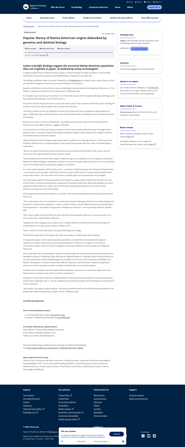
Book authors (99, 395)
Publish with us (154, 7)
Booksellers (98, 412)
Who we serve (58, 7)
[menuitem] (57, 7)
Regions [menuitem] (158, 2)
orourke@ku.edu (63, 317)
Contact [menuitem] (148, 2)
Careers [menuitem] (139, 2)
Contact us (27, 405)
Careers (26, 402)
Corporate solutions (98, 7)
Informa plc (52, 432)
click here (42, 55)
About (130, 7)
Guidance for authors (92, 18)
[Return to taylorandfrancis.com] (34, 7)
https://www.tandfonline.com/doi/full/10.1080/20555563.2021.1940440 (55, 348)
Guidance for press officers (121, 18)
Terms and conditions (67, 402)
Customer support (136, 395)
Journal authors (100, 399)
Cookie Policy (63, 399)
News (117, 7)
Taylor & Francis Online (32, 409)
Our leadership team (31, 399)
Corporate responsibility (68, 416)
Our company (28, 395)
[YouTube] (149, 436)
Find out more (126, 112)
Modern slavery (64, 409)
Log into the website (139, 49)
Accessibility (63, 405)
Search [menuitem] (130, 2)
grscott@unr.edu (58, 315)
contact (134, 69)
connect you (154, 87)
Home (28, 18)
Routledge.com (29, 412)
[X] (143, 436)
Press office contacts (150, 18)
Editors (97, 405)
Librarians (98, 402)
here (129, 136)
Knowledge (76, 7)
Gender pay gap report (67, 419)
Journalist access (47, 18)
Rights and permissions (138, 399)
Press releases (69, 18)
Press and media (100, 416)
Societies (97, 409)
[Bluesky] (154, 436)
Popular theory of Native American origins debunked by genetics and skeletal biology (68, 26)
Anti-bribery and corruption (69, 412)
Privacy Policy (63, 395)
